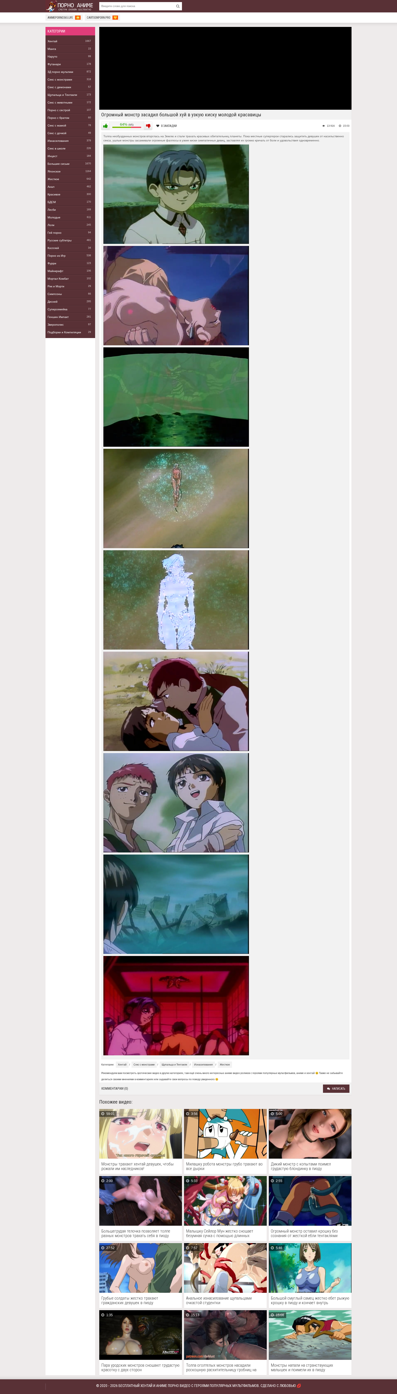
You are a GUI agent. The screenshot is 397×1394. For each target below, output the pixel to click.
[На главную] (70, 6)
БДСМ (52, 202)
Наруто (52, 56)
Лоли (51, 225)
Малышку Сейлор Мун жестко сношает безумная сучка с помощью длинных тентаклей (219, 1233)
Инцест (52, 156)
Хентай (52, 41)
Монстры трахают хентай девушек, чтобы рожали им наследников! (137, 1166)
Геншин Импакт (58, 317)
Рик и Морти (56, 286)
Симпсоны (55, 294)
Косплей (53, 248)
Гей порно (54, 232)
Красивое (54, 194)
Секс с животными (60, 102)
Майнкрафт (55, 271)
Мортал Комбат (58, 278)
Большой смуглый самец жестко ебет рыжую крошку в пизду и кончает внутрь (310, 1300)
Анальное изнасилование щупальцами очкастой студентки (219, 1300)
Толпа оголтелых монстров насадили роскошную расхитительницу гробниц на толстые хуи (221, 1367)
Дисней (52, 301)
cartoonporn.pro (102, 17)
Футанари (54, 64)
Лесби (52, 209)
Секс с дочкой (57, 133)
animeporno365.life (64, 17)
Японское (54, 171)
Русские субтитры (60, 240)
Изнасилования (58, 140)
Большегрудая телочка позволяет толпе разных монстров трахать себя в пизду (135, 1233)
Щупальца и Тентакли (62, 94)
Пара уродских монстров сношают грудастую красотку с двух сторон (140, 1367)
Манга (52, 49)
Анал (51, 186)
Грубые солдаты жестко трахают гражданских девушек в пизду (129, 1300)
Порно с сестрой (59, 110)
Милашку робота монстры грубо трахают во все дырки (224, 1166)
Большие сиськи (58, 163)
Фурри (52, 263)
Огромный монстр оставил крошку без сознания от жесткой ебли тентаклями (304, 1233)
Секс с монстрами (60, 79)
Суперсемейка (57, 309)
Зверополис (56, 324)
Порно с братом (58, 117)
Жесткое (53, 179)
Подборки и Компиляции (64, 332)
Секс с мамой (57, 125)
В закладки (169, 126)
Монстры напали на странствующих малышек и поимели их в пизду (302, 1367)
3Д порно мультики (60, 71)
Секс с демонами (59, 87)
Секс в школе (57, 148)
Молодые (54, 217)
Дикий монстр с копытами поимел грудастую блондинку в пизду (301, 1166)
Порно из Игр (57, 255)
